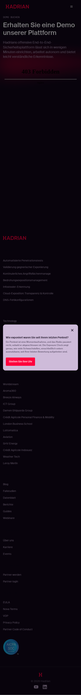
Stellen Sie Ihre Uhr (20, 361)
